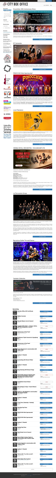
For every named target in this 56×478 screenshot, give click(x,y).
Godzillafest (18, 382)
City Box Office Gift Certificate (25, 311)
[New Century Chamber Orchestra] (7, 102)
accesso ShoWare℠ (30, 474)
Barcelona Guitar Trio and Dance (23, 240)
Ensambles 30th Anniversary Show (24, 9)
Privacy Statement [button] (27, 475)
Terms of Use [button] (33, 475)
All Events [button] (46, 5)
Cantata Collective (19, 278)
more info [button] (18, 312)
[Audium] (7, 68)
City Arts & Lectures (19, 393)
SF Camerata (17, 43)
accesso (41, 474)
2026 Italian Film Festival (23, 459)
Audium (18, 317)
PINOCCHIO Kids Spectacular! (23, 73)
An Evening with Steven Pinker (25, 360)
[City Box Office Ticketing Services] (7, 130)
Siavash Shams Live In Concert (25, 321)
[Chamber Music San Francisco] (7, 79)
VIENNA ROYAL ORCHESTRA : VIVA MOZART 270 (29, 148)
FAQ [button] (51, 5)
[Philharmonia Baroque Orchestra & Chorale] (7, 109)
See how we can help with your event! (7, 52)
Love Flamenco (18, 110)
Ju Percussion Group (20, 193)
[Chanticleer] (7, 88)
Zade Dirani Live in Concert (24, 432)
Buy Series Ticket (46, 459)
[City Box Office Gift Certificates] (7, 59)
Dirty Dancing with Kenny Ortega (25, 369)
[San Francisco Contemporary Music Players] (7, 114)
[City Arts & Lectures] (7, 95)
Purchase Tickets (42, 39)
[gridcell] (10, 12)
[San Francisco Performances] (7, 118)
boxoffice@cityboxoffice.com (7, 32)
